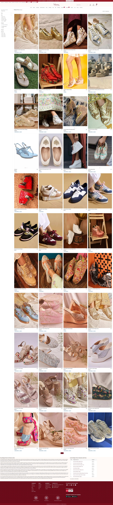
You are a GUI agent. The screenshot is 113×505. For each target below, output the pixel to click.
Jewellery (50, 7)
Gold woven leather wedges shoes (78, 461)
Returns (40, 487)
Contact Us (2, 2)
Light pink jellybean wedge (76, 471)
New (31, 7)
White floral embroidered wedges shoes (78, 464)
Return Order (16, 2)
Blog (32, 487)
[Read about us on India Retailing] (69, 490)
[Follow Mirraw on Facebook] (75, 485)
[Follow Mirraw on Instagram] (73, 485)
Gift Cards (30, 2)
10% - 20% (3, 34)
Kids (55, 7)
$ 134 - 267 (4, 18)
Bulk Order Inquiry (24, 2)
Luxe (75, 7)
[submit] (86, 5)
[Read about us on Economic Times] (67, 490)
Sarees (34, 7)
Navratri (63, 7)
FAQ (39, 488)
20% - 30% (3, 35)
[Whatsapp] (67, 485)
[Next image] (37, 31)
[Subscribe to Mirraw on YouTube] (71, 485)
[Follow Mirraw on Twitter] (69, 485)
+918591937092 (55, 487)
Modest (72, 7)
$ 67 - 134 (3, 17)
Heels (3, 27)
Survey (20, 2)
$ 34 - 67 (3, 16)
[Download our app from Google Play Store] (69, 496)
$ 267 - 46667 (4, 19)
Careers (46, 488)
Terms (32, 488)
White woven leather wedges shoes (78, 466)
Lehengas (37, 7)
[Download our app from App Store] (74, 496)
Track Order (13, 2)
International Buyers (48, 484)
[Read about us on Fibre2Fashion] (72, 490)
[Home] (56, 4)
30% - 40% (3, 36)
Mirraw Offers (34, 491)
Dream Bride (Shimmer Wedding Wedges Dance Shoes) (80, 473)
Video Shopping (35, 2)
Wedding (58, 7)
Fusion (78, 7)
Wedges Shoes (4, 26)
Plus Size (81, 7)
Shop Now (27, 47)
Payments (40, 484)
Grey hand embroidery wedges (77, 476)
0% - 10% (3, 33)
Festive (67, 7)
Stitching (10, 2)
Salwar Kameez (42, 7)
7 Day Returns (6, 2)
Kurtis (46, 7)
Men (53, 7)
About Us (33, 484)
